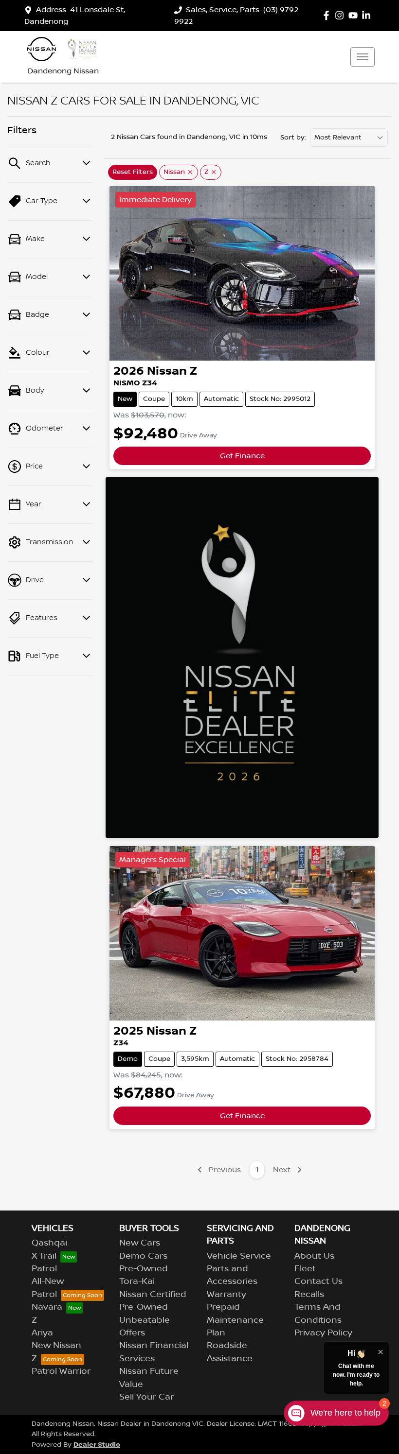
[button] (362, 57)
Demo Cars (143, 1256)
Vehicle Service (239, 1256)
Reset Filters (132, 172)
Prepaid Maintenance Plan (235, 1320)
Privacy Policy (323, 1333)
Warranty (226, 1294)
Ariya (42, 1333)
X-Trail (44, 1256)
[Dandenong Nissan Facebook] (328, 15)
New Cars (139, 1243)
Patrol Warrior (61, 1371)
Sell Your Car (146, 1397)
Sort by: (293, 137)
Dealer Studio (96, 1444)
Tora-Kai (137, 1281)
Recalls (309, 1294)
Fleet (305, 1269)
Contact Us (318, 1281)
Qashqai (49, 1243)
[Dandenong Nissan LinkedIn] (368, 15)
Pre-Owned (143, 1269)
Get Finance (242, 455)
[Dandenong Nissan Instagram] (341, 15)
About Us (314, 1256)
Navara (47, 1307)
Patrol (44, 1269)
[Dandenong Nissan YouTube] (355, 15)
